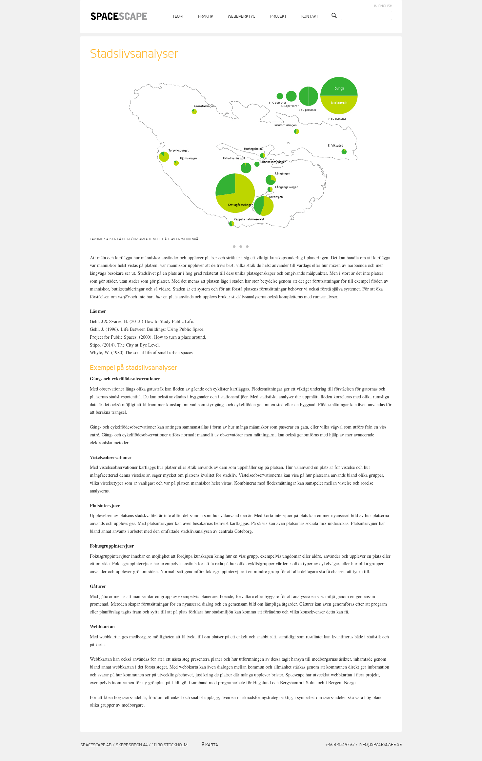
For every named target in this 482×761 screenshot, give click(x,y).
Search (335, 15)
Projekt (278, 16)
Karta (211, 745)
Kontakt (309, 16)
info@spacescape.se (380, 745)
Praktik (205, 16)
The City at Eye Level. (138, 345)
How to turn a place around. (180, 337)
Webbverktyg (241, 16)
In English (383, 6)
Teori (177, 16)
